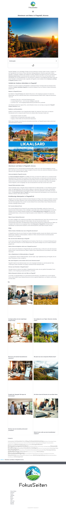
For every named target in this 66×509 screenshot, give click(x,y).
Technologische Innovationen (48, 453)
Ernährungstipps (40, 446)
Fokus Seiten (13, 491)
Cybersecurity (15, 442)
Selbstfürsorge (13, 451)
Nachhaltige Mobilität (46, 448)
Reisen (2, 459)
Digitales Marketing (39, 442)
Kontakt (12, 502)
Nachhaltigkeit (13, 450)
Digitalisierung (11, 444)
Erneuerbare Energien (33, 446)
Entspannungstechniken (18, 446)
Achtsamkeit (11, 441)
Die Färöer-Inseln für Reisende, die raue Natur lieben (45, 394)
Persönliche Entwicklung (30, 449)
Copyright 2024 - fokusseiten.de (33, 507)
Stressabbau (40, 451)
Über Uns (12, 501)
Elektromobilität (28, 444)
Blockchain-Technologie (48, 441)
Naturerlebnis (22, 449)
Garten (11, 493)
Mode (11, 496)
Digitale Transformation (48, 442)
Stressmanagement (28, 453)
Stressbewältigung (16, 453)
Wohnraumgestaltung (39, 455)
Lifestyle (12, 495)
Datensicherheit (31, 442)
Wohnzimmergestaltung (49, 455)
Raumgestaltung (51, 450)
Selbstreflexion (23, 451)
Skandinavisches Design (32, 451)
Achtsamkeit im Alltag (22, 441)
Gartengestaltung (47, 446)
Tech (11, 499)
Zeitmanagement (18, 456)
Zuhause (12, 492)
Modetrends (40, 448)
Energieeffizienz (37, 444)
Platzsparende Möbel (41, 449)
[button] (33, 11)
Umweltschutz (12, 455)
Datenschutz (26, 442)
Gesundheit (20, 448)
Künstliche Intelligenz (31, 448)
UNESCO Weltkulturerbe (21, 455)
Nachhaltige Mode (54, 448)
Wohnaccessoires (29, 455)
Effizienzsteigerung (20, 444)
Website (12, 503)
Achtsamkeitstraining (36, 441)
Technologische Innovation (37, 453)
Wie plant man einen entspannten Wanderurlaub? (45, 356)
